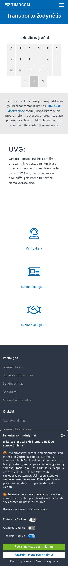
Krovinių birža (12, 367)
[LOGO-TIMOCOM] (17, 5)
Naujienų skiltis (14, 420)
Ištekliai (8, 411)
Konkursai (10, 392)
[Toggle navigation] (61, 4)
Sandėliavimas (13, 383)
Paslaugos (10, 358)
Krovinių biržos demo (17, 429)
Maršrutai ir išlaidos (17, 400)
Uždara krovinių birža (18, 375)
